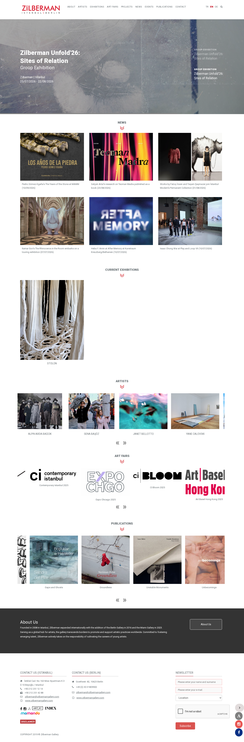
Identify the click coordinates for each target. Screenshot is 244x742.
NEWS (138, 6)
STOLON (52, 363)
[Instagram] (239, 724)
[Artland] (239, 716)
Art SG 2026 (147, 494)
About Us (206, 618)
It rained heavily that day (43, 581)
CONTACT (180, 6)
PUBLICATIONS (164, 6)
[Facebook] (239, 732)
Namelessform (95, 580)
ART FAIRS (112, 6)
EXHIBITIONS (97, 6)
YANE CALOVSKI (147, 433)
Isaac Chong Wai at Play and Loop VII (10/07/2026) (186, 248)
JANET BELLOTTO (95, 433)
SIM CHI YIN (198, 433)
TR (207, 6)
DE (216, 6)
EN (211, 6)
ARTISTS (82, 6)
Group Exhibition (37, 67)
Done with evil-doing (198, 580)
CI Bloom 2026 (43, 487)
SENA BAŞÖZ (43, 433)
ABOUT (71, 6)
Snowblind (147, 580)
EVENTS (149, 6)
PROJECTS (127, 6)
